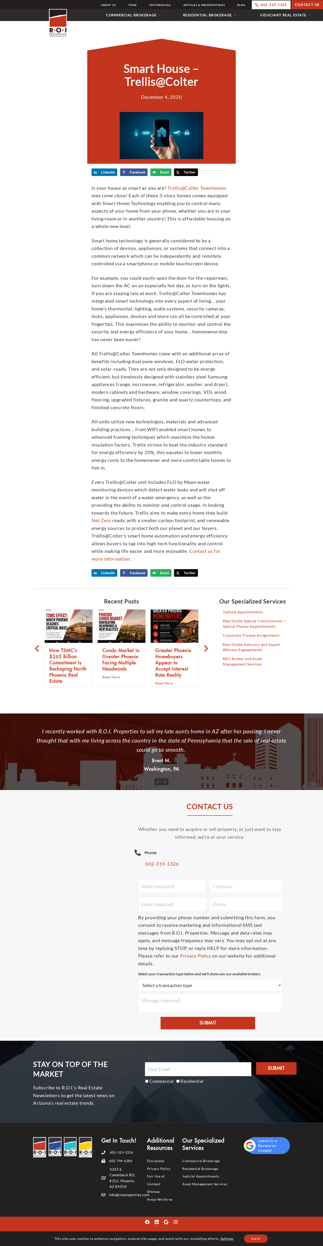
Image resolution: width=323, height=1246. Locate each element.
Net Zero (101, 520)
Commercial (161, 1079)
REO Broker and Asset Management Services (242, 661)
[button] (37, 648)
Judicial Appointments (243, 612)
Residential (191, 1079)
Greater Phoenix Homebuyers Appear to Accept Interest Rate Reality (173, 663)
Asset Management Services (204, 1182)
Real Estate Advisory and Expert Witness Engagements (251, 647)
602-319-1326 (162, 862)
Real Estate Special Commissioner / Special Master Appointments (254, 623)
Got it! (256, 1239)
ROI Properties (34, 23)
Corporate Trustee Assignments (251, 635)
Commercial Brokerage (201, 1159)
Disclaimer (156, 1159)
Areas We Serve (160, 1198)
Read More (111, 677)
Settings (226, 1239)
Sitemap (153, 1190)
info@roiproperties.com (129, 1193)
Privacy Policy (195, 954)
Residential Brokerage (200, 1167)
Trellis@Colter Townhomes (196, 188)
